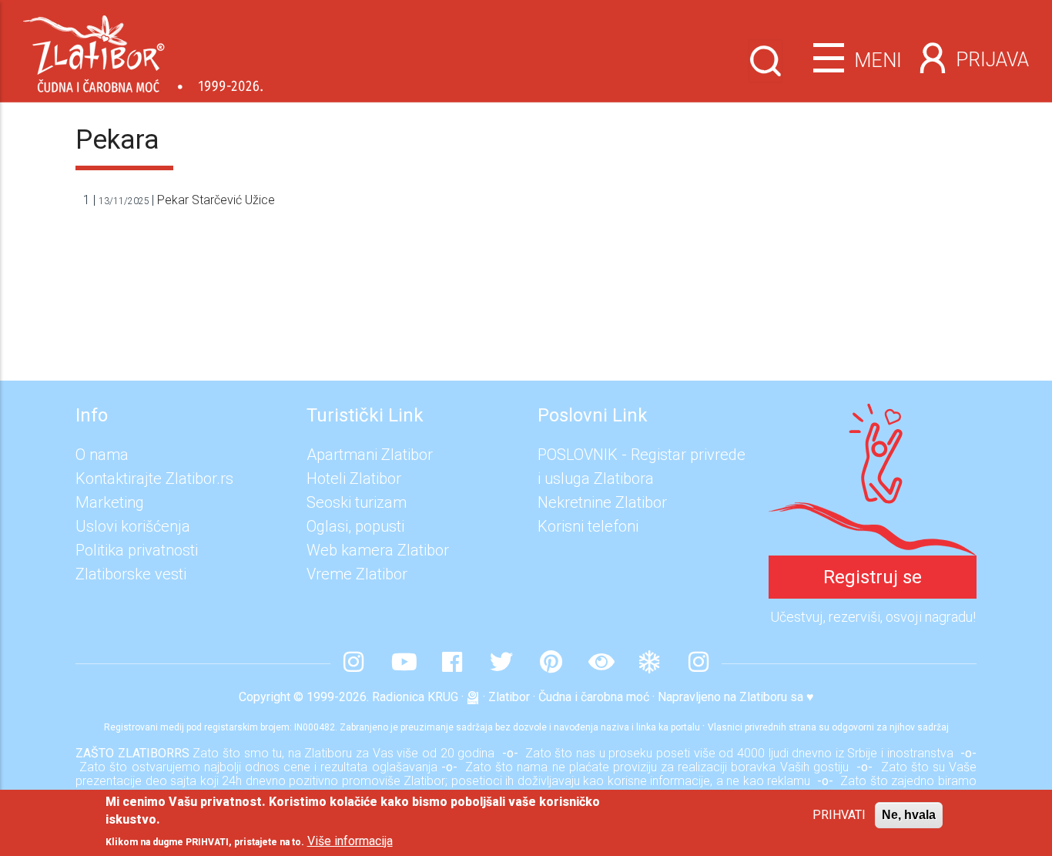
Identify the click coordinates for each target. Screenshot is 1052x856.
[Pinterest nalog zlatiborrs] (550, 663)
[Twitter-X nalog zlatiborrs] (501, 663)
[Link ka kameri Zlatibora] (599, 663)
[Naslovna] (143, 48)
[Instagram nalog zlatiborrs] (353, 663)
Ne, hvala (909, 814)
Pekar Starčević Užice (216, 200)
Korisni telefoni (588, 526)
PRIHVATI (839, 814)
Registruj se (872, 577)
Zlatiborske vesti (130, 574)
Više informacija (350, 841)
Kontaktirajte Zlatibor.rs (154, 478)
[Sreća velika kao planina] (873, 415)
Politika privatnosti (136, 550)
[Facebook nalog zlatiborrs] (452, 663)
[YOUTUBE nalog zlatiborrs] (402, 663)
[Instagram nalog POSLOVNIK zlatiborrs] (698, 663)
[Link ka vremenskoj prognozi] (649, 663)
